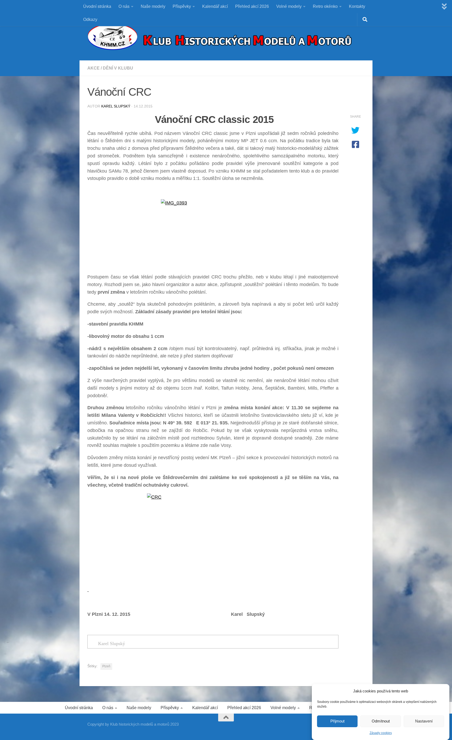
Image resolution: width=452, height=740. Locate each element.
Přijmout (337, 721)
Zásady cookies (381, 733)
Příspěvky (182, 6)
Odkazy (90, 19)
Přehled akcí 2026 (252, 6)
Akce (93, 68)
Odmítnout (381, 721)
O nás (123, 6)
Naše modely (153, 6)
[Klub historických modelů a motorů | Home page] (219, 37)
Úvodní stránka (97, 6)
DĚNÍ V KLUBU (118, 68)
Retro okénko (325, 6)
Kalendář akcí (215, 6)
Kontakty (357, 6)
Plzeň (106, 666)
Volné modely (289, 6)
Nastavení (424, 721)
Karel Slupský (115, 106)
